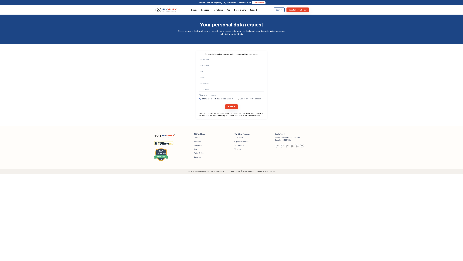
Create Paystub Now (298, 10)
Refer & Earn (240, 10)
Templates (218, 10)
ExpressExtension (241, 141)
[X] (282, 146)
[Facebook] (277, 146)
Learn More (258, 2)
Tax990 (237, 149)
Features (205, 10)
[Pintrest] (287, 146)
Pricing (194, 10)
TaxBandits (238, 138)
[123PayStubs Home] (165, 10)
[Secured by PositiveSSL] (164, 142)
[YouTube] (302, 146)
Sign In (279, 10)
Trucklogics (239, 145)
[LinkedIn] (292, 146)
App (228, 10)
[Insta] (297, 146)
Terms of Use (235, 171)
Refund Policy (262, 171)
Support (197, 157)
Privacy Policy (248, 171)
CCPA (272, 171)
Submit (231, 106)
